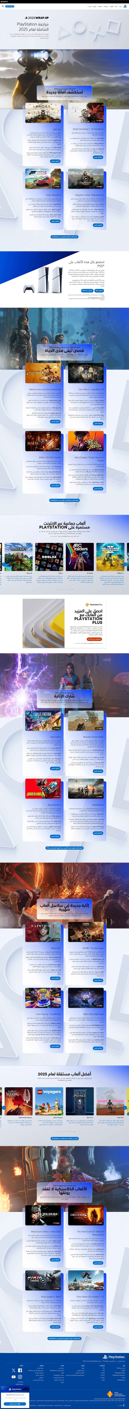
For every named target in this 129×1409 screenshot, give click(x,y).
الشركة (123, 1377)
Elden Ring (93, 1018)
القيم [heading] (82, 1365)
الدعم (90, 6)
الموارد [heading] (41, 1365)
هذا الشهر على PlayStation (109, 1361)
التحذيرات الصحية (39, 1375)
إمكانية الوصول (80, 1370)
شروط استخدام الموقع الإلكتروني (45, 1405)
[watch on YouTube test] (56, 120)
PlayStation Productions (119, 1375)
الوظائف (123, 1370)
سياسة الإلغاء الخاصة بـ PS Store (35, 1370)
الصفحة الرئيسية (121, 1361)
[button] (43, 113)
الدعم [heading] (62, 1365)
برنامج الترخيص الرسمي (38, 1380)
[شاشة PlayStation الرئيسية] (125, 6)
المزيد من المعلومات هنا (78, 643)
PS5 (104, 1368)
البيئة (83, 1368)
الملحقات (102, 1377)
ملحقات (100, 6)
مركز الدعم (61, 1368)
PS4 (104, 1370)
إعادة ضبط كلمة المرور (58, 1377)
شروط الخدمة (40, 1368)
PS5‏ (116, 6)
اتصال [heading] (21, 1365)
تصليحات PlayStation (59, 1375)
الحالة (62, 1373)
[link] (18, 564)
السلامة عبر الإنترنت (79, 1373)
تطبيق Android (19, 1384)
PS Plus (106, 6)
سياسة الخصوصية (58, 1405)
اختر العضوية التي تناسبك (54, 536)
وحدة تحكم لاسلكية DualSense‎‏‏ (52, 155)
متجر (121, 6)
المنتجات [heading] (102, 1365)
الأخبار (94, 6)
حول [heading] (124, 1365)
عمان (120, 1405)
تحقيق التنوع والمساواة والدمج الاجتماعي (75, 1375)
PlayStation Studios (120, 1373)
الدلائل (62, 1382)
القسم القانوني (67, 1405)
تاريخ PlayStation (121, 1380)
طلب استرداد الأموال (59, 1380)
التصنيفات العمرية (39, 1373)
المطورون (41, 1377)
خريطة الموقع (33, 1405)
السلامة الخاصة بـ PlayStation (57, 1370)
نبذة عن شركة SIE (121, 1368)
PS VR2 (103, 1373)
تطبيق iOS (20, 1382)
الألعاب (111, 6)
